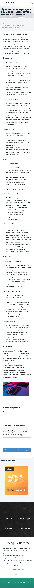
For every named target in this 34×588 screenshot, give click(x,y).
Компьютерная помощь (9, 22)
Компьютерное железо (10, 24)
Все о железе (23, 22)
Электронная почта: (10, 419)
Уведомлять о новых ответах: (13, 426)
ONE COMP (8, 2)
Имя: (4, 412)
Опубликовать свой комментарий (17, 450)
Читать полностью (17, 569)
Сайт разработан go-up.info (22, 582)
